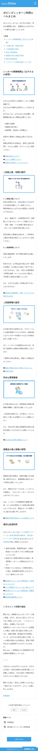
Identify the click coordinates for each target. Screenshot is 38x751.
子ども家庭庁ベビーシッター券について (19, 587)
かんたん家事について (13, 159)
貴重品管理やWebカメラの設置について (19, 518)
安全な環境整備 (11, 52)
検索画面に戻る (29, 749)
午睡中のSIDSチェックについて (16, 163)
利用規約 (6, 695)
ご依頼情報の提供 (12, 49)
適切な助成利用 (11, 59)
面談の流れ (9, 371)
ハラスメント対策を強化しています (19, 62)
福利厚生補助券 (19, 535)
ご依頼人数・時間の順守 (15, 46)
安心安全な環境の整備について (16, 440)
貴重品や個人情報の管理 (15, 55)
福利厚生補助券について (14, 597)
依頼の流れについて (12, 156)
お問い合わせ (19, 739)
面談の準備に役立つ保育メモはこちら (18, 368)
